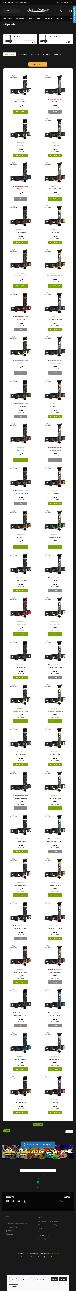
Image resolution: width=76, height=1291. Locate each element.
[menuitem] (8, 18)
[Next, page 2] (67, 1131)
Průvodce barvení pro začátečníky (47, 1225)
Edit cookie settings (54, 1253)
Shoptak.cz (40, 1256)
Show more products (37, 49)
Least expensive (22, 54)
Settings (14, 1286)
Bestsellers (46, 54)
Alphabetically (57, 54)
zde (17, 1282)
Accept (63, 1279)
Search (22, 11)
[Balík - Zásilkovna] (7, 1201)
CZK (64, 2)
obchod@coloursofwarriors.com (17, 1223)
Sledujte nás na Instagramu (40, 1144)
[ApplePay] (61, 1201)
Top (7, 1131)
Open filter (37, 64)
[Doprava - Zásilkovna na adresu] (13, 1201)
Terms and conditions (44, 1235)
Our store (40, 1228)
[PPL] (24, 1201)
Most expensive (35, 54)
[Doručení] (19, 1201)
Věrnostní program (43, 1232)
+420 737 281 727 (12, 1227)
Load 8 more (38, 1125)
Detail (55, 112)
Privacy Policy (42, 1239)
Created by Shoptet (50, 1256)
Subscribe (38, 1182)
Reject (54, 1279)
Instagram (11, 1234)
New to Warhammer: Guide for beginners (15, 2)
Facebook (11, 1230)
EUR (67, 2)
